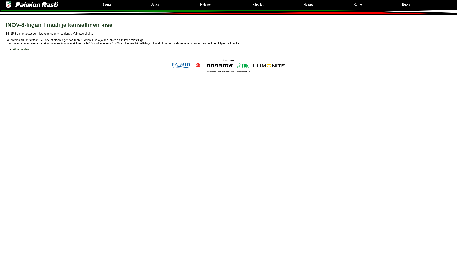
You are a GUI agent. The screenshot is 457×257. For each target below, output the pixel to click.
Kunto (358, 4)
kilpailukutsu (21, 49)
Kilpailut (257, 4)
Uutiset (155, 4)
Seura (107, 4)
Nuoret (406, 4)
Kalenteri (206, 4)
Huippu (309, 4)
